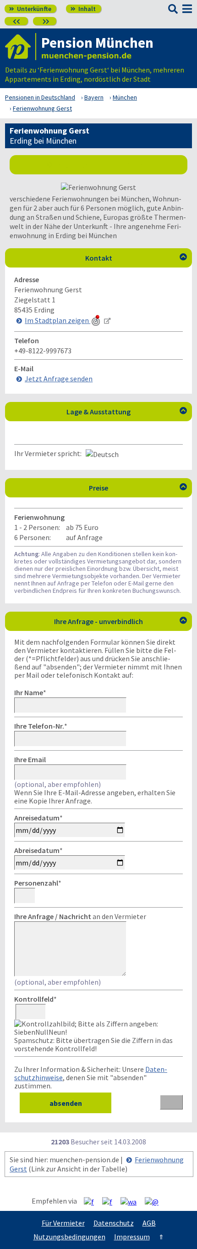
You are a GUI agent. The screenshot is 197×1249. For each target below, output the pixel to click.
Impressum (132, 1236)
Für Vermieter (63, 1222)
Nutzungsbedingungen (69, 1236)
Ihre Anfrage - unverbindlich (120, 621)
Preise (138, 487)
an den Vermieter (80, 916)
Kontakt (136, 257)
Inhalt (83, 9)
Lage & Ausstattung (126, 411)
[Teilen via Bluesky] (110, 1201)
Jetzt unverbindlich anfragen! (102, 164)
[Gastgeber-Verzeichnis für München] (20, 46)
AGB (149, 1222)
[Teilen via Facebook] (92, 1201)
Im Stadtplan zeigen (57, 320)
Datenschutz (113, 1222)
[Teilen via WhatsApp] (131, 1201)
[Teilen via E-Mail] (155, 1201)
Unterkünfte (30, 9)
